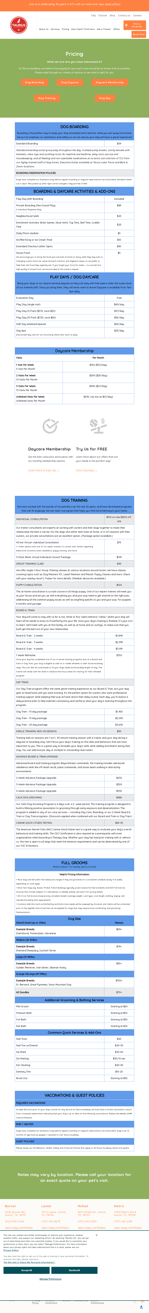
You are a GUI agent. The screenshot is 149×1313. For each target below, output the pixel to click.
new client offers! (109, 4)
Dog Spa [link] (105, 98)
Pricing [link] (65, 29)
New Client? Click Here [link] (83, 29)
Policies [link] (103, 15)
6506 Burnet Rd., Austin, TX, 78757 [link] (15, 1213)
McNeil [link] (83, 1206)
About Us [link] (43, 29)
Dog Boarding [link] (34, 82)
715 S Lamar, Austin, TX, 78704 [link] (54, 1213)
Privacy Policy (11, 1250)
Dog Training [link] (47, 98)
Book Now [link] (139, 34)
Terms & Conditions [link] (51, 1301)
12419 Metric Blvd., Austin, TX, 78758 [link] (125, 1213)
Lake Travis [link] (107, 1286)
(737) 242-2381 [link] (123, 1221)
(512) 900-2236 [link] (14, 1221)
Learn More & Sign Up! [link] (42, 470)
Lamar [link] (46, 1206)
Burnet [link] (10, 1206)
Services (55, 29)
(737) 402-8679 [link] (50, 1221)
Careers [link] (137, 15)
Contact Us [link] (124, 15)
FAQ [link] (93, 15)
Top (141, 1306)
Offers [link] (116, 29)
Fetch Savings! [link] (85, 470)
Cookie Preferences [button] (97, 1301)
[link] (18, 25)
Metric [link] (119, 1206)
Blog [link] (112, 15)
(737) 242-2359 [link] (87, 1221)
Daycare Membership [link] (110, 82)
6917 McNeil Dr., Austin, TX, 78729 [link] (92, 1213)
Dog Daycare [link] (70, 82)
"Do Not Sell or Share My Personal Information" (29, 1262)
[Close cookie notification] (96, 1235)
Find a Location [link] (137, 25)
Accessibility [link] (81, 1300)
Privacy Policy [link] (36, 1301)
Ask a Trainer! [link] (104, 29)
